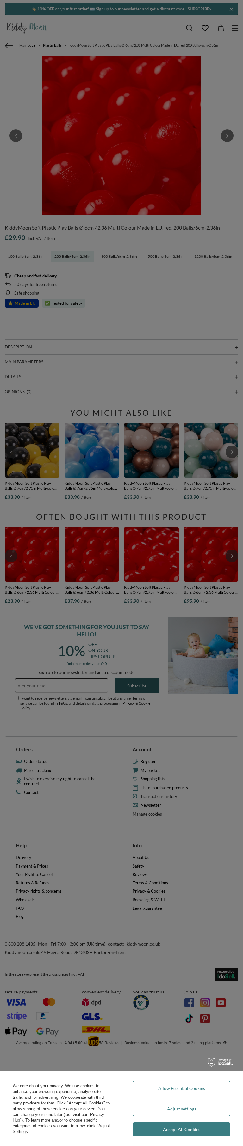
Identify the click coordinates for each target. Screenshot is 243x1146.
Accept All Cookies (181, 1129)
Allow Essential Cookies (181, 1088)
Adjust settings (181, 1108)
